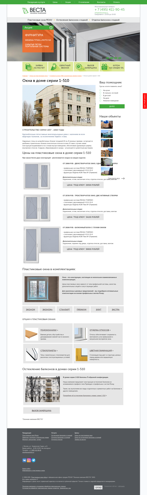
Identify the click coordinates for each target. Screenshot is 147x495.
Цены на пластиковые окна (38, 76)
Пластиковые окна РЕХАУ (40, 20)
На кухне (106, 90)
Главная (25, 76)
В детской (107, 95)
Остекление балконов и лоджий (61, 435)
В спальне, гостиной (110, 93)
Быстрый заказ (145, 101)
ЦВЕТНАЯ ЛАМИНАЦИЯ (101, 351)
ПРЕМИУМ (81, 310)
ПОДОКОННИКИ (48, 330)
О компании (84, 2)
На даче (106, 98)
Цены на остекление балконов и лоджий (88, 437)
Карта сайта (26, 468)
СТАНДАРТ (64, 310)
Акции (68, 2)
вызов (91, 66)
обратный (64, 66)
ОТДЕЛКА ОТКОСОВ (99, 330)
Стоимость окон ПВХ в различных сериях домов (66, 76)
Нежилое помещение (111, 101)
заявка (39, 66)
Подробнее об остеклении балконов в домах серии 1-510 (84, 395)
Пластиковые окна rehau (39, 477)
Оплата (116, 2)
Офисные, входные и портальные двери (35, 437)
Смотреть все (114, 178)
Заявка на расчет (80, 439)
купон (116, 66)
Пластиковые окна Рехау (30, 435)
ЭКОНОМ (30, 310)
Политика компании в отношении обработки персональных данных (44, 486)
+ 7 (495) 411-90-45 (35, 450)
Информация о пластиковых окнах (33, 470)
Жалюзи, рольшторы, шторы (31, 439)
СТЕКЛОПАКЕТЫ (48, 351)
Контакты (101, 2)
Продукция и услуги (36, 2)
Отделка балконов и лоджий (60, 437)
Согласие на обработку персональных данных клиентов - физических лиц (46, 488)
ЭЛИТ (98, 310)
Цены (55, 2)
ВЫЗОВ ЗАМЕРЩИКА (41, 411)
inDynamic (121, 486)
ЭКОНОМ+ (48, 310)
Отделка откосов (56, 439)
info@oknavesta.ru (28, 452)
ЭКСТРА (115, 310)
